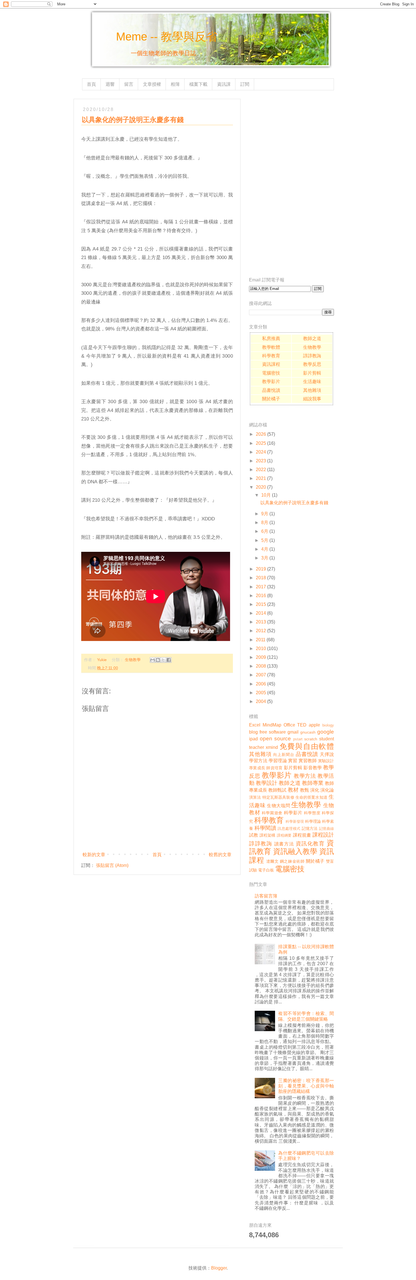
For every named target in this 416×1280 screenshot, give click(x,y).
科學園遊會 (272, 813)
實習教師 (308, 760)
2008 (261, 666)
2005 (261, 692)
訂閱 (244, 84)
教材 (293, 790)
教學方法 (305, 776)
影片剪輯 (312, 373)
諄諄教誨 (312, 355)
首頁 (91, 84)
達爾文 (272, 861)
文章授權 (152, 84)
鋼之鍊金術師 (292, 861)
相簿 (175, 84)
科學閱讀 (265, 828)
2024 (261, 452)
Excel (254, 725)
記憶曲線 (326, 828)
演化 (314, 790)
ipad (253, 738)
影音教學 (312, 767)
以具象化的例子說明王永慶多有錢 (294, 502)
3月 (264, 557)
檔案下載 (198, 84)
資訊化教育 (310, 844)
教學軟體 (271, 347)
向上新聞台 (283, 754)
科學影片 (293, 812)
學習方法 (258, 760)
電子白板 (266, 870)
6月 (264, 531)
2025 (261, 443)
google (325, 732)
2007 (261, 674)
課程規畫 (302, 835)
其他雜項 (312, 390)
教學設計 (266, 783)
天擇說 (327, 754)
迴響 (110, 84)
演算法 (255, 797)
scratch (310, 739)
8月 (264, 522)
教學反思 (312, 364)
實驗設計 (326, 760)
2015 (261, 604)
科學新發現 (295, 821)
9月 (264, 513)
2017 (261, 586)
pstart (298, 739)
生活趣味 (312, 381)
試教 (253, 835)
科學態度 (312, 813)
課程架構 (268, 835)
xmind (272, 747)
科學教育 (271, 355)
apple (314, 725)
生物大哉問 (278, 805)
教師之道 (312, 338)
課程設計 (323, 835)
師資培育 (274, 768)
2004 (261, 701)
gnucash (308, 732)
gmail (293, 732)
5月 (264, 540)
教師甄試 (277, 790)
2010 (261, 648)
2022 (261, 469)
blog (253, 732)
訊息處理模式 (289, 828)
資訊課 (224, 84)
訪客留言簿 (266, 896)
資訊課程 (271, 364)
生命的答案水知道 (311, 797)
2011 (260, 639)
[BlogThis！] (158, 660)
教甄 (304, 790)
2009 (261, 657)
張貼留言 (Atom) (112, 865)
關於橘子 (271, 398)
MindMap (272, 725)
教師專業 (312, 783)
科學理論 (313, 821)
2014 (261, 613)
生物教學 (133, 659)
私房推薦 (271, 338)
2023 (261, 460)
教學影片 (271, 381)
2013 (261, 621)
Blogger (219, 1268)
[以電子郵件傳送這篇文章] (152, 660)
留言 (128, 84)
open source (275, 738)
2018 (261, 577)
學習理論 (278, 760)
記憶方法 (310, 828)
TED (301, 725)
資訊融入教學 (295, 851)
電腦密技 (271, 373)
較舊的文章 (220, 854)
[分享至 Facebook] (168, 660)
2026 (261, 434)
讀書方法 (284, 843)
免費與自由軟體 (307, 746)
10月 (266, 495)
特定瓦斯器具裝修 (278, 797)
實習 (292, 760)
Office (289, 725)
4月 (264, 549)
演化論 (327, 790)
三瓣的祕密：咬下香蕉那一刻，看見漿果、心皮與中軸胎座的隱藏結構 (306, 1086)
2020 (261, 487)
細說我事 (312, 398)
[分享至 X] (163, 660)
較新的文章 (94, 854)
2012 (261, 630)
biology (328, 725)
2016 (261, 595)
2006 (261, 683)
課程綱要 (284, 835)
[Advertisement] (291, 184)
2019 (261, 569)
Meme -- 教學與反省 (166, 36)
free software (273, 732)
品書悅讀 (271, 390)
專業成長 (257, 768)
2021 (261, 478)
